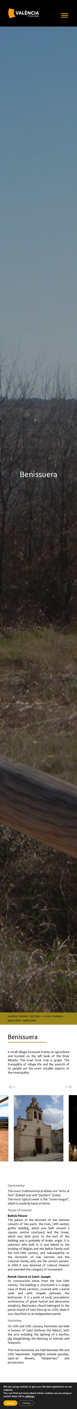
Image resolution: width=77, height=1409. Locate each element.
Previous (10, 1085)
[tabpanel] (38, 1128)
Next (66, 1085)
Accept (10, 1403)
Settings (26, 1403)
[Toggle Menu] (64, 15)
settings (29, 1396)
